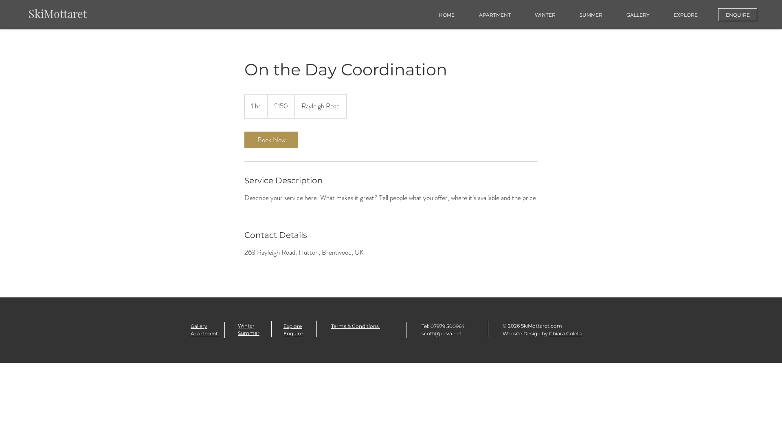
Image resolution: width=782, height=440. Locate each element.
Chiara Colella (565, 333)
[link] (271, 140)
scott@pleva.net (441, 333)
